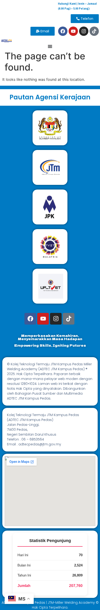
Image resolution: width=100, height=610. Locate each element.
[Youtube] (73, 31)
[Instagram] (83, 31)
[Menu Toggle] (50, 46)
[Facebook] (62, 31)
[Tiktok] (94, 31)
